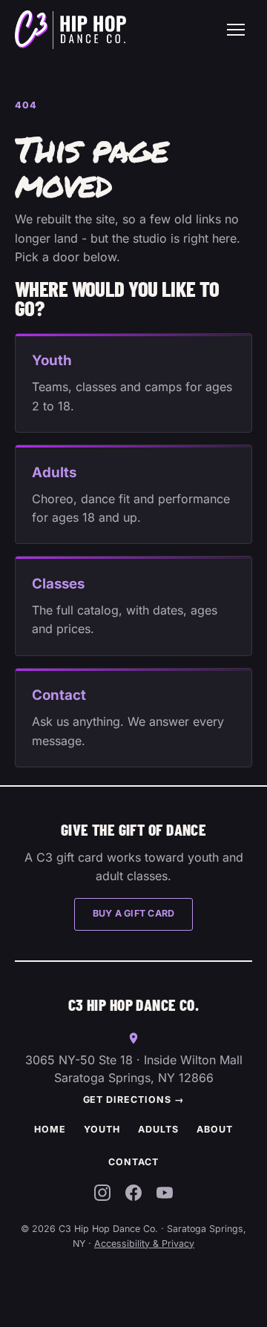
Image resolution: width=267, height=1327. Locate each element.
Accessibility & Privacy (144, 1243)
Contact (133, 1161)
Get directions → (134, 1099)
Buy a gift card (134, 913)
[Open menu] (236, 29)
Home (50, 1129)
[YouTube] (164, 1196)
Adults (158, 1129)
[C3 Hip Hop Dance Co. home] (70, 29)
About (215, 1129)
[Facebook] (133, 1196)
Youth (102, 1129)
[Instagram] (102, 1196)
